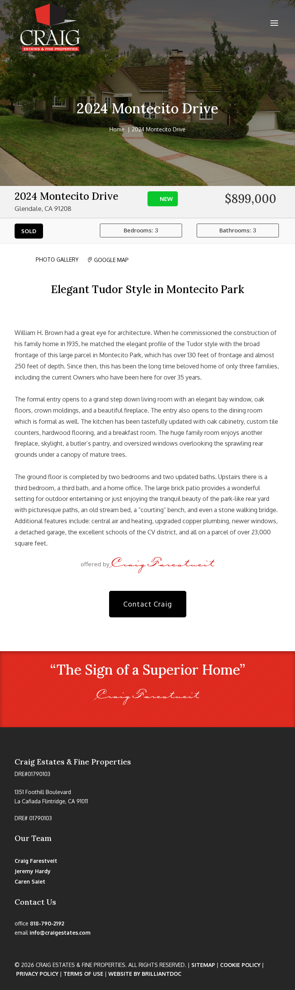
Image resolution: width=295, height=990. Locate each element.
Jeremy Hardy (33, 871)
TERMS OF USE (83, 973)
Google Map (107, 260)
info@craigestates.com (60, 932)
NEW (166, 198)
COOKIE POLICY (240, 965)
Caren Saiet (30, 881)
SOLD (28, 231)
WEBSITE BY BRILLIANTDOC (144, 973)
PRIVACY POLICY (37, 973)
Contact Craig (147, 604)
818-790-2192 (47, 923)
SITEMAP (203, 965)
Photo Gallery (54, 259)
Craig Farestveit (36, 860)
